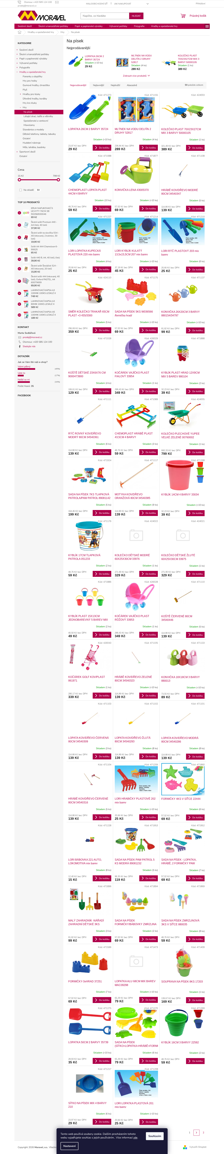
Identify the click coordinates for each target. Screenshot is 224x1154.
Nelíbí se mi (24, 379)
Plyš (25, 89)
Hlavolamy (29, 125)
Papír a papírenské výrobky (33, 58)
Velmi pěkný (24, 366)
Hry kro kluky (30, 103)
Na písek (28, 111)
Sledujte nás (29, 346)
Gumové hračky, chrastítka (36, 85)
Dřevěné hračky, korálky (35, 98)
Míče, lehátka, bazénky (34, 147)
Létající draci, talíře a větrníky (38, 116)
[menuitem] (24, 26)
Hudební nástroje (31, 142)
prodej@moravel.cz (32, 337)
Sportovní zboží (27, 151)
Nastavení (69, 1146)
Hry (25, 107)
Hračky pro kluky (31, 94)
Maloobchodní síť (97, 3)
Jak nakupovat (122, 3)
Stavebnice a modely (33, 129)
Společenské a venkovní (36, 120)
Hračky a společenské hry (32, 72)
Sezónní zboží (26, 49)
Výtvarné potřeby (28, 63)
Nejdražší (115, 85)
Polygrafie (24, 67)
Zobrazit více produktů (135, 75)
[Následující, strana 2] (196, 1133)
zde (135, 1137)
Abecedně (132, 85)
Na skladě (32, 190)
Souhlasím (154, 1136)
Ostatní (26, 138)
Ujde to (21, 373)
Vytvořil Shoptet (197, 1147)
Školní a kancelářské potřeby (34, 54)
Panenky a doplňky (32, 76)
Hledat (136, 16)
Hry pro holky (30, 80)
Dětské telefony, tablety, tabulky (39, 134)
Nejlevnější (98, 85)
